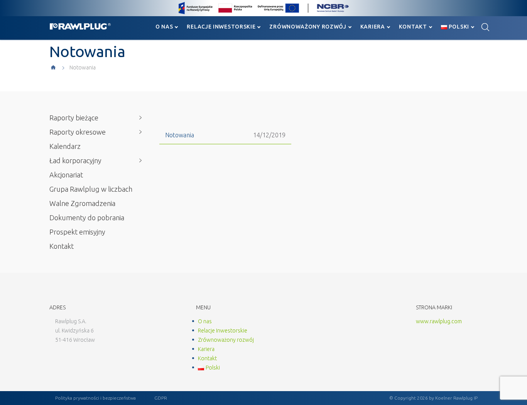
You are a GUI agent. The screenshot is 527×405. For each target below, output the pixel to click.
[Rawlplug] (80, 26)
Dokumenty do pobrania (86, 217)
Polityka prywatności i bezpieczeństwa (95, 397)
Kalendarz (65, 146)
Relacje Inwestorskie (221, 27)
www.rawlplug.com (439, 321)
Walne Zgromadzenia (82, 203)
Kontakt (413, 27)
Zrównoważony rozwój (307, 27)
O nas (164, 27)
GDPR (160, 397)
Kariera (372, 27)
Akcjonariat (66, 175)
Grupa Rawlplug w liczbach (90, 189)
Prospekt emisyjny (77, 232)
